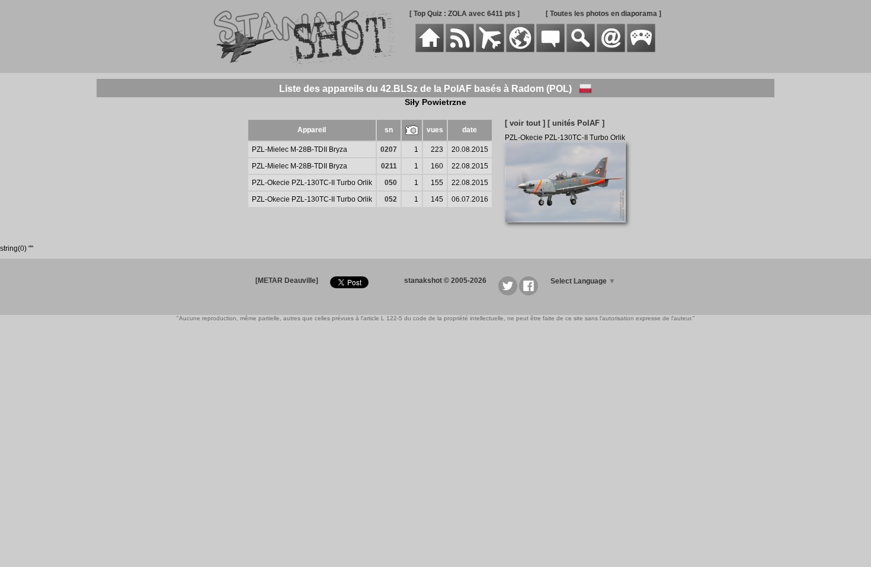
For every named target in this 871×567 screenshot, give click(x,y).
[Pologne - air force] (585, 89)
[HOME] (429, 50)
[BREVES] (460, 50)
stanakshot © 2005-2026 (445, 280)
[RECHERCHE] (580, 50)
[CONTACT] (611, 50)
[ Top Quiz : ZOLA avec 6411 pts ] (464, 13)
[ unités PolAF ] (575, 123)
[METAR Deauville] (286, 280)
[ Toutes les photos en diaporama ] (603, 13)
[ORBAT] (490, 50)
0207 (388, 149)
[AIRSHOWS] (520, 50)
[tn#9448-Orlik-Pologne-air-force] (570, 229)
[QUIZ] (641, 50)
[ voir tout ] (525, 123)
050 (391, 183)
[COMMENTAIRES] (550, 50)
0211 (389, 166)
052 (391, 199)
